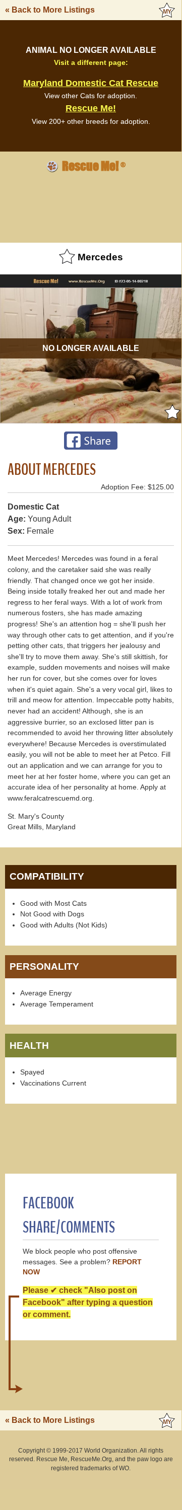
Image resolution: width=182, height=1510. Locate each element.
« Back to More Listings (50, 10)
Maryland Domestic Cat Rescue (90, 83)
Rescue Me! (91, 108)
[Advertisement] (90, 206)
